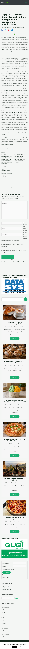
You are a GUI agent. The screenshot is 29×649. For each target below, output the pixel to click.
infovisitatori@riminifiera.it (7, 144)
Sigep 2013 (4, 137)
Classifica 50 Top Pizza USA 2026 (14, 518)
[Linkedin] (12, 30)
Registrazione (5, 575)
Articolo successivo (14, 187)
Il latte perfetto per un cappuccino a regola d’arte (14, 323)
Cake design (18, 100)
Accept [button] (14, 647)
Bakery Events (14, 95)
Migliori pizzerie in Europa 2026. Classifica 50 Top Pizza (14, 440)
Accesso (6, 572)
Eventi (13, 27)
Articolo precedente (14, 184)
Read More (14, 338)
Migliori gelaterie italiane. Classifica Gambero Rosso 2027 (14, 401)
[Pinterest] (8, 30)
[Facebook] (2, 30)
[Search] (26, 299)
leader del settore (14, 112)
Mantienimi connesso (8, 569)
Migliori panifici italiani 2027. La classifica (14, 362)
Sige (17, 39)
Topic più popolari (5, 587)
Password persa (6, 577)
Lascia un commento (6, 27)
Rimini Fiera (23, 37)
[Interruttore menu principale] (26, 2)
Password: (4, 566)
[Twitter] (5, 30)
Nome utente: (5, 563)
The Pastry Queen (5, 105)
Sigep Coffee (20, 97)
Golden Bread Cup (9, 90)
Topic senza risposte (6, 589)
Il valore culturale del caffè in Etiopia (14, 479)
